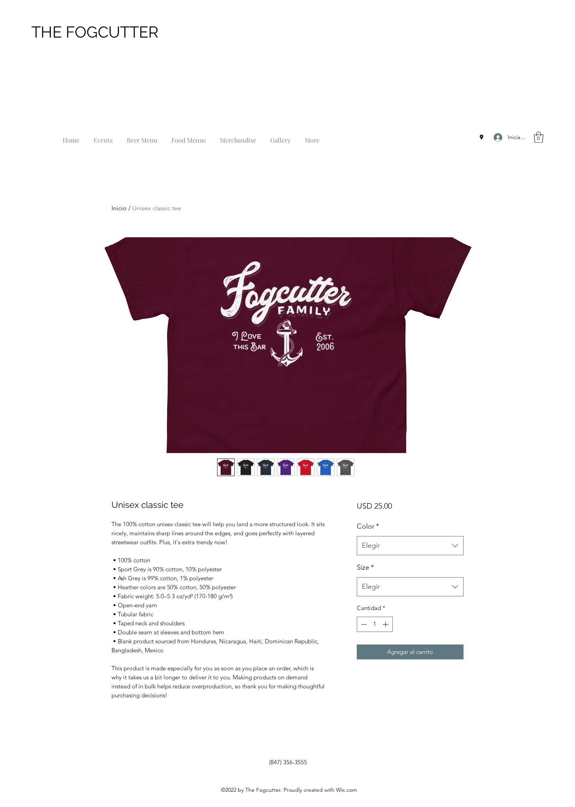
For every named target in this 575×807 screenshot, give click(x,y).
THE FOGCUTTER (94, 32)
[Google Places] (481, 137)
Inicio (119, 208)
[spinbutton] (374, 624)
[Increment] (386, 624)
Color (368, 526)
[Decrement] (363, 624)
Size (365, 567)
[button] (538, 137)
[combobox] (410, 546)
